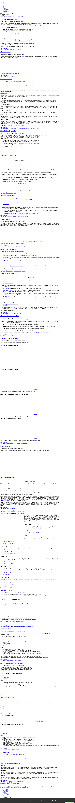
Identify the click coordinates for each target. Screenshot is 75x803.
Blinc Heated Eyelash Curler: (8, 293)
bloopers (14, 474)
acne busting (32, 166)
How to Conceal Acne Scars (8, 19)
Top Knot (4, 264)
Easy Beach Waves (6, 590)
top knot (19, 271)
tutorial (16, 49)
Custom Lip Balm (5, 628)
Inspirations (19, 16)
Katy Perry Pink (6, 213)
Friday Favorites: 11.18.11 (8, 249)
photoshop (14, 76)
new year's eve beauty (35, 128)
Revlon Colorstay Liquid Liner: (8, 290)
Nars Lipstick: (5, 307)
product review (13, 313)
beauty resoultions (20, 128)
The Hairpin (36, 241)
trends (11, 76)
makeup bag (19, 313)
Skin (19, 49)
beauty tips (9, 49)
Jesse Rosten (12, 73)
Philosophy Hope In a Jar (32, 530)
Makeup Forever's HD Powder (10, 551)
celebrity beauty (10, 216)
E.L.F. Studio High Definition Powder (10, 553)
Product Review (11, 16)
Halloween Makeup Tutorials (9, 338)
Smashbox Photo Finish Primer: (9, 279)
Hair (23, 16)
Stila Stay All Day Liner (8, 561)
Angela (14, 21)
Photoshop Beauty (5, 52)
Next (9, 782)
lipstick (19, 660)
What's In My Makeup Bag (8, 273)
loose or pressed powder (28, 43)
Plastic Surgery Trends (7, 477)
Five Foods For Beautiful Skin (9, 316)
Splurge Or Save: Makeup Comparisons (12, 511)
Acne (21, 49)
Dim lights (35, 365)
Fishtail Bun (5, 207)
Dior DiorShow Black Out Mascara (10, 572)
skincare (18, 749)
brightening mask (39, 166)
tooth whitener (5, 694)
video (8, 76)
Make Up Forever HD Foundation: (9, 285)
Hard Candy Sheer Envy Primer (9, 543)
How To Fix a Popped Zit (8, 131)
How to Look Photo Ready (8, 155)
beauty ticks (14, 749)
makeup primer (24, 33)
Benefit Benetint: (6, 288)
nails (6, 713)
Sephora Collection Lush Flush (8, 584)
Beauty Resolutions (6, 79)
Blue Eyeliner (5, 210)
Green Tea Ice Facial (6, 715)
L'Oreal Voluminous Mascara (8, 574)
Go (12, 13)
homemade (20, 694)
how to (16, 152)
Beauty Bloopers (5, 446)
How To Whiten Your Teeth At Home (11, 663)
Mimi (25, 210)
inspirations (15, 216)
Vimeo (17, 73)
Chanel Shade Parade (7, 255)
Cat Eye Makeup (5, 219)
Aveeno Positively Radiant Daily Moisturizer (34, 532)
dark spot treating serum (21, 29)
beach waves (5, 626)
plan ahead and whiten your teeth (45, 188)
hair (11, 128)
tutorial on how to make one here (16, 266)
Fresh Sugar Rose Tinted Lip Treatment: (10, 304)
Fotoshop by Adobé (4, 73)
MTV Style (7, 709)
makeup (12, 49)
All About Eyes (4, 752)
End (11, 782)
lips (14, 660)
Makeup (2, 16)
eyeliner (13, 246)
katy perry (4, 216)
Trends (15, 16)
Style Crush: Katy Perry (7, 697)
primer (11, 169)
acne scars (4, 49)
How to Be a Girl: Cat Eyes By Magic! (24, 241)
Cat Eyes (4, 260)
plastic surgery (12, 508)
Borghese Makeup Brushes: (8, 283)
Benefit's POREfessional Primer (10, 541)
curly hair (9, 626)
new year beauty (27, 128)
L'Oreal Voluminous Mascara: (8, 296)
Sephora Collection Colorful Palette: (9, 300)
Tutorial (5, 16)
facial (22, 749)
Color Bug (5, 262)
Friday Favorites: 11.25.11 (8, 195)
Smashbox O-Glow (6, 257)
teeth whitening (11, 694)
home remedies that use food (34, 332)
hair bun (23, 271)
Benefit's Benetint (7, 582)
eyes (22, 781)
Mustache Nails (6, 204)
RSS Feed (2, 15)
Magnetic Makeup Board (7, 201)
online (7, 685)
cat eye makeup (18, 246)
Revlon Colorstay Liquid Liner (8, 563)
